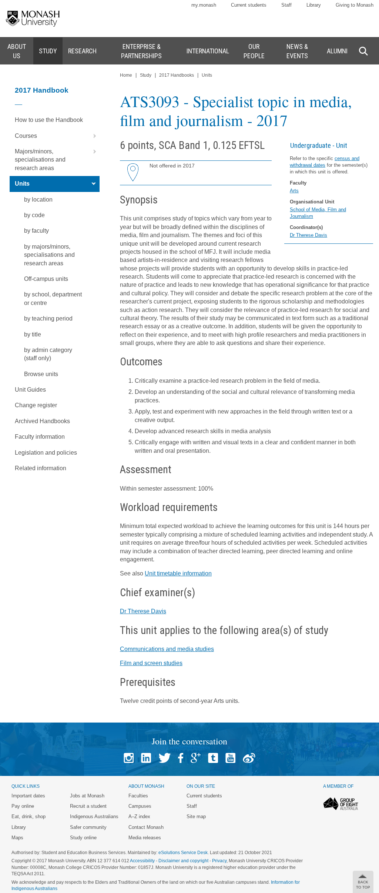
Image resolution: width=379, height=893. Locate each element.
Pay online (22, 806)
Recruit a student (88, 806)
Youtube (230, 758)
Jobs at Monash (87, 796)
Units (22, 183)
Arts (294, 190)
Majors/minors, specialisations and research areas (40, 159)
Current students (248, 5)
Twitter (164, 758)
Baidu (249, 758)
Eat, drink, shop (28, 816)
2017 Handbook (41, 90)
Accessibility (142, 860)
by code (34, 215)
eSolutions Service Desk (183, 852)
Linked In (146, 758)
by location (38, 199)
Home (126, 75)
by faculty (36, 231)
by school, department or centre (53, 298)
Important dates (28, 796)
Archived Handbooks (42, 421)
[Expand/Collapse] (92, 136)
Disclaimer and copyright (183, 860)
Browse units (41, 374)
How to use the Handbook (49, 120)
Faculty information (40, 437)
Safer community (88, 827)
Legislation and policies (46, 452)
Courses (26, 136)
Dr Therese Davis (308, 235)
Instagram (129, 758)
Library (313, 5)
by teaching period (48, 318)
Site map (196, 816)
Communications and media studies (167, 649)
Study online (83, 837)
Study (145, 75)
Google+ (196, 758)
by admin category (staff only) (48, 354)
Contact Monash (146, 827)
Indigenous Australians (94, 816)
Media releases (144, 837)
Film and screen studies (151, 663)
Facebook (180, 758)
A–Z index (139, 816)
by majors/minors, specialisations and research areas (49, 254)
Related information (40, 468)
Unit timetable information (178, 573)
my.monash (203, 5)
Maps (17, 837)
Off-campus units (46, 279)
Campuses (139, 806)
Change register (36, 405)
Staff (286, 5)
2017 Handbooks (176, 75)
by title (32, 334)
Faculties (138, 796)
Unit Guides (30, 389)
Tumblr (213, 758)
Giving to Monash (354, 5)
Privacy (219, 860)
